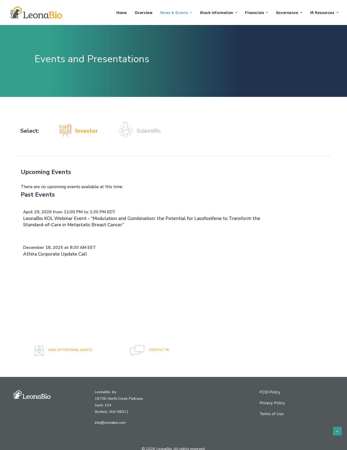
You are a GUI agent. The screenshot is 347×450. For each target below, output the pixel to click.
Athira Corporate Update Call (55, 254)
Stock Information (216, 12)
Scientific (149, 131)
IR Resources (322, 12)
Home (121, 12)
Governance (287, 12)
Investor (86, 131)
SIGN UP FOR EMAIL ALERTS (69, 350)
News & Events (174, 12)
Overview (144, 12)
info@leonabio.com (110, 422)
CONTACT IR (158, 350)
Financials (254, 12)
